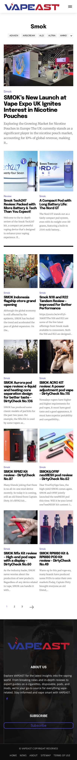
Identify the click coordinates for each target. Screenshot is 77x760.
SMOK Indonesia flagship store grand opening (20, 301)
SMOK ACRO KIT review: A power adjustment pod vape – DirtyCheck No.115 (56, 388)
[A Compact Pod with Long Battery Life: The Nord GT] (56, 171)
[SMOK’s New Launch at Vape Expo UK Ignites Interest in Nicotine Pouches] (38, 65)
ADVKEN (14, 35)
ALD (41, 35)
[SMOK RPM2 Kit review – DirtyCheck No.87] (21, 445)
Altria (52, 35)
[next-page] (31, 608)
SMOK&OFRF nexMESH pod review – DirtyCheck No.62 (55, 475)
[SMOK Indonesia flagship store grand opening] (21, 271)
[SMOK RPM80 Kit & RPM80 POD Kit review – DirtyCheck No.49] (56, 527)
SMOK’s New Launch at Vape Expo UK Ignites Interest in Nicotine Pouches (35, 107)
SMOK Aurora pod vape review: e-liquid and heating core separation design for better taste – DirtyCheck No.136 (20, 392)
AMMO (63, 35)
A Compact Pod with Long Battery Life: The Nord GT (55, 204)
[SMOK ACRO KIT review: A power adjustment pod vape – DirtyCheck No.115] (56, 356)
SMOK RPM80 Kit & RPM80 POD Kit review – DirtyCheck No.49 (55, 559)
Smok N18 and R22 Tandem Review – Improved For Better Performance (55, 303)
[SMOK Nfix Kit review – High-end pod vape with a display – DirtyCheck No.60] (21, 527)
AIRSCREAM (29, 35)
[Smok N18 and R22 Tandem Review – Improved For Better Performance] (56, 271)
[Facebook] (7, 699)
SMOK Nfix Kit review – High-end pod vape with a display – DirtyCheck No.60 (20, 559)
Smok (8, 91)
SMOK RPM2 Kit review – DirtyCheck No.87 (19, 475)
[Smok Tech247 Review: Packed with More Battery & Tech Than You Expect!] (21, 171)
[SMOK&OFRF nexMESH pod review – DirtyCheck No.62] (56, 445)
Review (7, 196)
